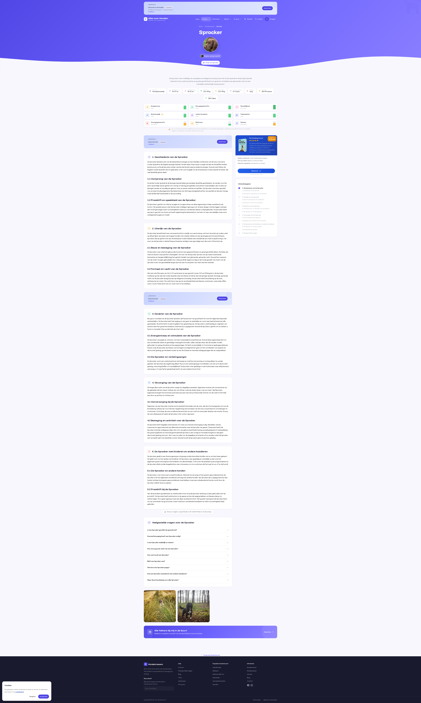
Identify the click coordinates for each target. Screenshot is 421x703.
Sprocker (215, 684)
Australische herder (219, 681)
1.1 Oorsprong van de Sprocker (250, 190)
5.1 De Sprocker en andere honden (252, 226)
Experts (226, 19)
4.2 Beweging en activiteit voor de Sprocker (254, 220)
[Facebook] (248, 685)
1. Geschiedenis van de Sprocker (252, 188)
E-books (249, 674)
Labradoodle (217, 667)
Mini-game (181, 684)
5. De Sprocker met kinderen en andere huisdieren (258, 224)
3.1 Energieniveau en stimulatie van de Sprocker (255, 208)
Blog (179, 674)
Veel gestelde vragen (185, 671)
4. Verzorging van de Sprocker (251, 215)
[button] (166, 107)
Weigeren (32, 696)
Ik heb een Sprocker (212, 63)
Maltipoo (216, 671)
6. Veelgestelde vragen (249, 233)
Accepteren (43, 696)
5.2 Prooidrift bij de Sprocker (250, 229)
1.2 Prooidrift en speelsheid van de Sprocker (254, 193)
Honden (204, 19)
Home (197, 19)
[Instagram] (252, 685)
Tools (180, 678)
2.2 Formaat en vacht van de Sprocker (252, 202)
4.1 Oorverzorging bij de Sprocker (251, 217)
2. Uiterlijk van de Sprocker (250, 197)
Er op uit (236, 19)
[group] (210, 632)
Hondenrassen (209, 26)
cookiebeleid (19, 692)
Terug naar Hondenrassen (211, 655)
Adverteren (267, 8)
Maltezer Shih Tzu (218, 674)
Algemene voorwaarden (270, 700)
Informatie (215, 19)
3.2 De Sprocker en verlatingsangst (252, 211)
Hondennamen (252, 671)
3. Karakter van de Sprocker (251, 206)
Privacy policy (257, 700)
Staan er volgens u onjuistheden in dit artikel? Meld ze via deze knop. (189, 512)
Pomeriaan (216, 678)
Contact (181, 667)
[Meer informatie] (162, 114)
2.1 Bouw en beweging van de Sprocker (253, 199)
